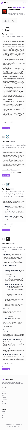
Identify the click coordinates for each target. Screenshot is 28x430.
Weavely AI (6, 243)
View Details (19, 124)
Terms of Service (17, 426)
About (3, 411)
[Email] (7, 387)
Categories (4, 399)
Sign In (21, 2)
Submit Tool (4, 403)
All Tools (4, 393)
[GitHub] (5, 387)
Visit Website (5, 128)
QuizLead (5, 142)
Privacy (3, 415)
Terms (3, 417)
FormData (6, 189)
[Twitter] (2, 387)
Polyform (5, 34)
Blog (3, 395)
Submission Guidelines (7, 405)
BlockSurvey (19, 7)
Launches (4, 397)
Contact (3, 413)
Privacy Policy (10, 426)
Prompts (4, 401)
